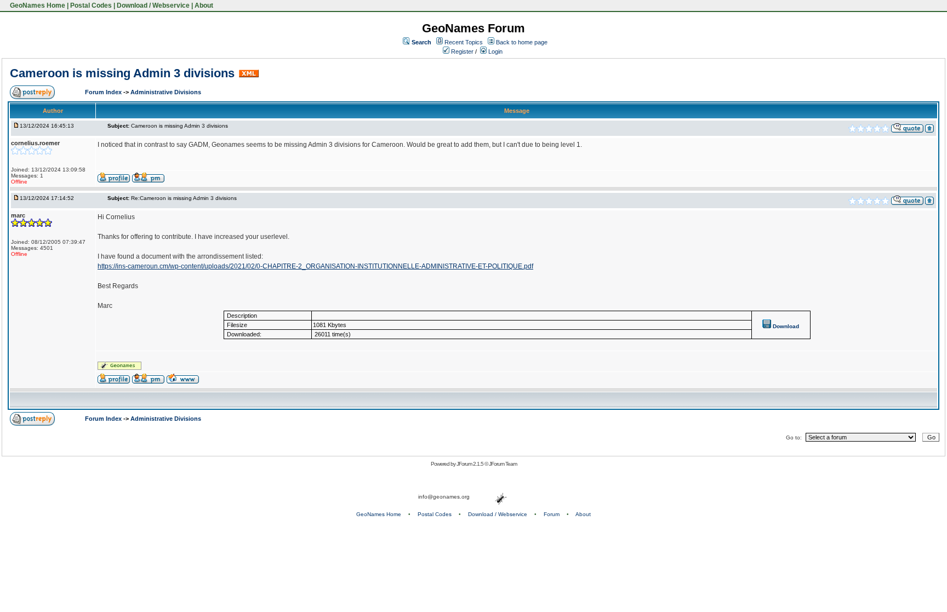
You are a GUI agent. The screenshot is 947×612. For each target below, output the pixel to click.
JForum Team (503, 464)
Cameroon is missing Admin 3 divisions (122, 73)
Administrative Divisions (165, 92)
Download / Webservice (153, 5)
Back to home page (521, 42)
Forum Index (104, 92)
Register (461, 51)
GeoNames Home (36, 5)
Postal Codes (91, 5)
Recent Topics (463, 42)
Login (495, 51)
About (204, 5)
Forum (552, 514)
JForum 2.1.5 (470, 464)
